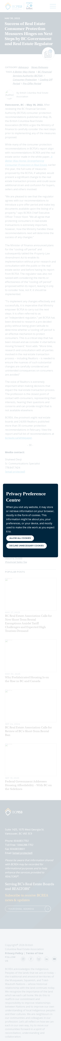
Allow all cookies (20, 538)
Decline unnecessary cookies (26, 545)
